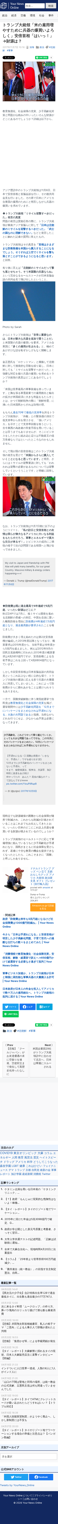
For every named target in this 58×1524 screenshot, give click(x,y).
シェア (29, 1007)
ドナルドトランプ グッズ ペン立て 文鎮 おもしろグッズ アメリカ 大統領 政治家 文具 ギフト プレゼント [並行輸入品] (42, 876)
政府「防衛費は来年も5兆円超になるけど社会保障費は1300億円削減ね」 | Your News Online (28, 922)
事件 (51, 15)
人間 (14, 1157)
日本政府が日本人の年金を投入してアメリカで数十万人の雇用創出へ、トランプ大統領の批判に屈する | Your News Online (28, 992)
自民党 (35, 1170)
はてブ (46, 1007)
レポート (5, 1174)
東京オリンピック (25, 1153)
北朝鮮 (23, 1030)
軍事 (10, 50)
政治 (4, 15)
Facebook (43, 1477)
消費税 (37, 1174)
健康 (22, 1165)
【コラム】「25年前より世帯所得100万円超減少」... (30, 1260)
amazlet (46, 887)
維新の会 (45, 1170)
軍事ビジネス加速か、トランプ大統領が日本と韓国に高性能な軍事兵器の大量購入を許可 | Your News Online (28, 977)
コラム (48, 1153)
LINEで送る (12, 1014)
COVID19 (6, 1153)
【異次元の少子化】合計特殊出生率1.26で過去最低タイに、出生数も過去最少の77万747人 (28, 1293)
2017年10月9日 (29, 791)
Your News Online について (17, 1495)
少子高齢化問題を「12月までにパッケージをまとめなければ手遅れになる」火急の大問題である (28, 710)
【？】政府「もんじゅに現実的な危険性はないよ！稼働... (30, 1200)
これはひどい (34, 1165)
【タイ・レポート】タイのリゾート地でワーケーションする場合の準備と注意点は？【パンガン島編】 (28, 1432)
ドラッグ (9, 1161)
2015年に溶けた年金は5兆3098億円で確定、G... (28, 1220)
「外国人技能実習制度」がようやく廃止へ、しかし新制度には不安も (28, 1416)
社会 (41, 15)
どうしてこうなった (45, 1161)
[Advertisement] (29, 152)
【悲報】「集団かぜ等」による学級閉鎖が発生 (28, 1339)
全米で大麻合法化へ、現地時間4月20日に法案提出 (30, 1251)
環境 (32, 15)
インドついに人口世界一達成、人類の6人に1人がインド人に (28, 1368)
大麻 (40, 1153)
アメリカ (20, 1161)
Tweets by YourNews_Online (17, 1485)
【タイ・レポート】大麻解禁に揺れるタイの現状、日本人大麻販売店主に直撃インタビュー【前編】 (28, 1353)
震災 (36, 1157)
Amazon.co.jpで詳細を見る (43, 907)
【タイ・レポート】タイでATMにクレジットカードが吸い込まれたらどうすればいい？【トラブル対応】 (28, 1401)
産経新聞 (27, 1174)
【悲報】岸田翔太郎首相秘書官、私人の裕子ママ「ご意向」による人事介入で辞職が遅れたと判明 (28, 1326)
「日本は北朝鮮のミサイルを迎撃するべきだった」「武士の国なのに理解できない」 (28, 228)
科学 (30, 1161)
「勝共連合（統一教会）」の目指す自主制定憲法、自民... (30, 1270)
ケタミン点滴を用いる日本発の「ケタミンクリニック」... (30, 1191)
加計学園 (16, 1174)
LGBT (15, 1165)
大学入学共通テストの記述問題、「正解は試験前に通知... (30, 1241)
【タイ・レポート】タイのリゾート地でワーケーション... (30, 1210)
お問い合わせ (31, 1498)
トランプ (20, 1170)
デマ (11, 1170)
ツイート (12, 1007)
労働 (23, 15)
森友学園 (5, 1165)
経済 (13, 15)
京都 (28, 1170)
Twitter (46, 1174)
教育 (21, 1157)
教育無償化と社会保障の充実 (27, 702)
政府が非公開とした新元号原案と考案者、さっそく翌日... (30, 1230)
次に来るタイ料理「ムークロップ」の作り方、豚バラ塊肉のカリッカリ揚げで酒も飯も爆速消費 (28, 1308)
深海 (32, 47)
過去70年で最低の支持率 (27, 412)
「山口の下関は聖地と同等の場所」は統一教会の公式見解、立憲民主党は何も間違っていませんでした (28, 1384)
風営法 (28, 1157)
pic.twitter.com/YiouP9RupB (21, 783)
